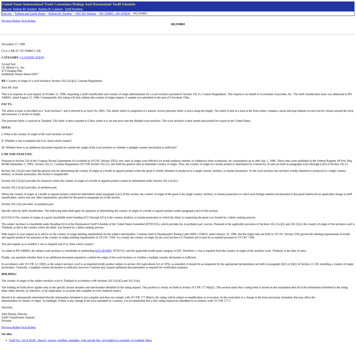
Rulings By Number (25, 9)
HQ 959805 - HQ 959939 (114, 13)
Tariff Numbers (74, 9)
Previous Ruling (10, 20)
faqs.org (7, 9)
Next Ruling (28, 20)
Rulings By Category (50, 9)
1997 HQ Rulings (85, 13)
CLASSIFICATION (32, 57)
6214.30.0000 (103, 250)
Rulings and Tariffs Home (30, 13)
